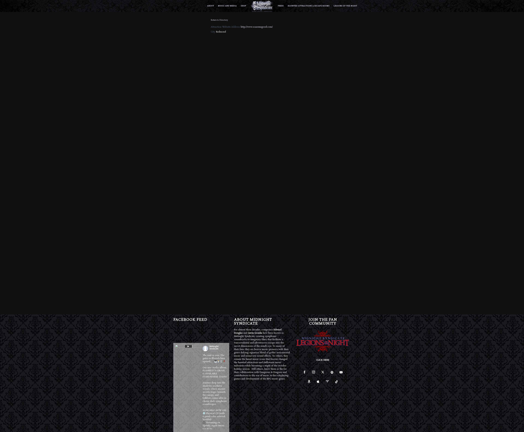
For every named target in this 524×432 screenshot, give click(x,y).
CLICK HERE (322, 360)
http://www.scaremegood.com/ (257, 27)
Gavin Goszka (255, 333)
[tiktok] (336, 382)
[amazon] (309, 382)
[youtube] (341, 374)
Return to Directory (219, 20)
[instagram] (313, 373)
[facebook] (304, 373)
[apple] (318, 382)
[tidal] (327, 382)
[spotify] (332, 373)
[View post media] (188, 346)
